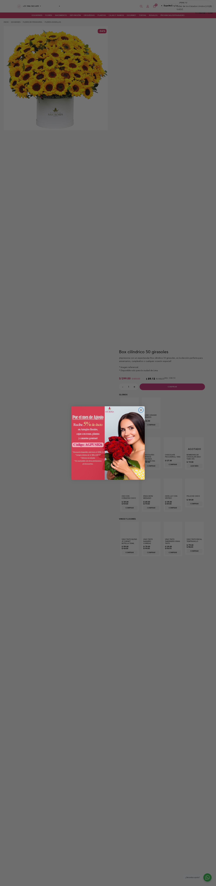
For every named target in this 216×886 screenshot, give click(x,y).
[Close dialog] (141, 410)
